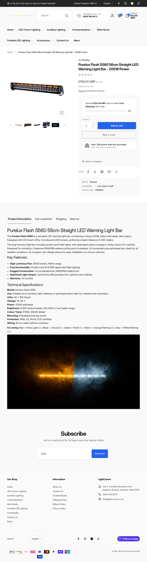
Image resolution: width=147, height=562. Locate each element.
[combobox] (54, 16)
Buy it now (109, 134)
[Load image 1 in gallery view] (18, 125)
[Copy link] (116, 171)
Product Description (19, 218)
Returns (74, 218)
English (107, 3)
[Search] (67, 15)
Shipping (81, 91)
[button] (133, 15)
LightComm (122, 551)
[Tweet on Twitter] (95, 171)
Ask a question (43, 218)
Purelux (84, 60)
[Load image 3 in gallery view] (37, 125)
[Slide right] (64, 125)
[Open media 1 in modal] (37, 88)
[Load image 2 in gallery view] (27, 125)
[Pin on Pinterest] (101, 171)
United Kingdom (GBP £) (85, 3)
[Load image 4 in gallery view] (46, 125)
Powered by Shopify (133, 551)
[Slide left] (10, 125)
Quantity (85, 119)
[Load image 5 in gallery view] (55, 125)
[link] (31, 3)
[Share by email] (109, 172)
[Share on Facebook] (88, 171)
